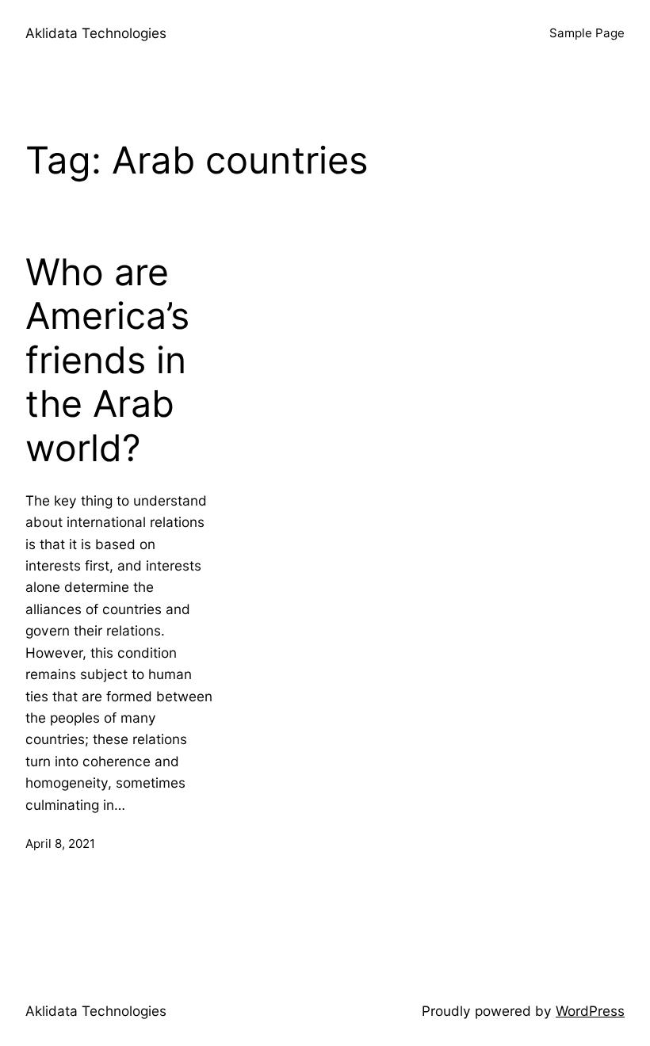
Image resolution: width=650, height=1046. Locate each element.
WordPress (590, 1010)
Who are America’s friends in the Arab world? (107, 360)
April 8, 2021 (60, 843)
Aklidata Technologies (95, 33)
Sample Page (587, 32)
